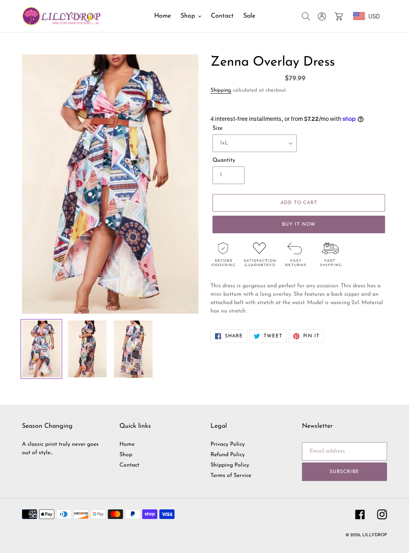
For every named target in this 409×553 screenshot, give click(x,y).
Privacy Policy (227, 444)
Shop (125, 455)
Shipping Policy (229, 465)
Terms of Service (230, 476)
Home (127, 444)
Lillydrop (374, 535)
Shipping (220, 90)
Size (217, 128)
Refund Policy (227, 455)
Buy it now (299, 224)
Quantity (223, 160)
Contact (129, 465)
